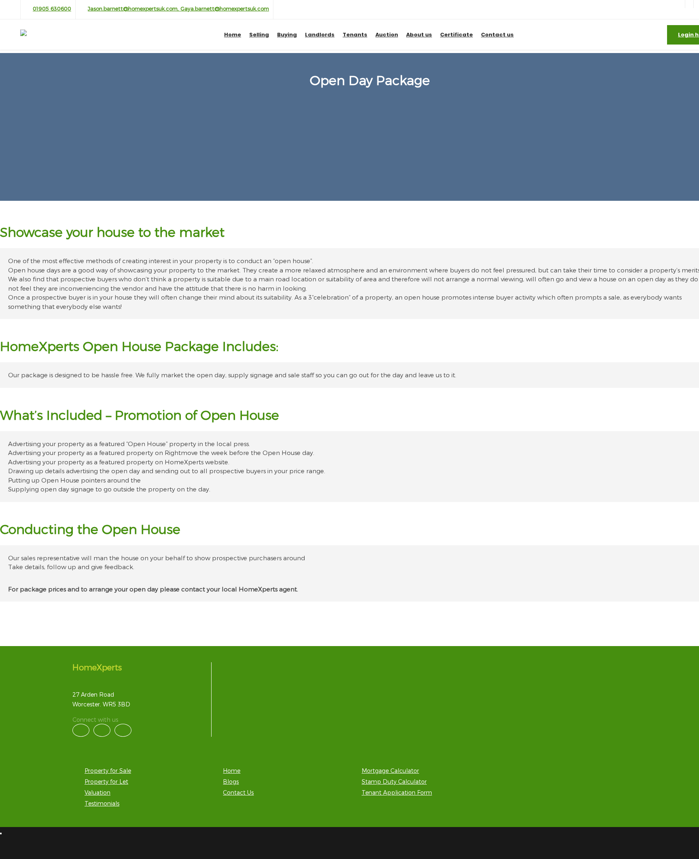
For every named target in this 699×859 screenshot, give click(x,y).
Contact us (497, 34)
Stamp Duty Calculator (394, 781)
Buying (287, 34)
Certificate (456, 34)
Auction (386, 34)
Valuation (97, 792)
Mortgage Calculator (390, 770)
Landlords (320, 34)
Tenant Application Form (397, 792)
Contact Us (238, 792)
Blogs (231, 781)
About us (419, 34)
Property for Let (106, 781)
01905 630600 (52, 8)
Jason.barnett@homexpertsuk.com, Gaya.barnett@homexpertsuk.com (178, 8)
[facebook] (689, 4)
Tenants (355, 34)
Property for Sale (108, 770)
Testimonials (102, 803)
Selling (259, 34)
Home (232, 34)
